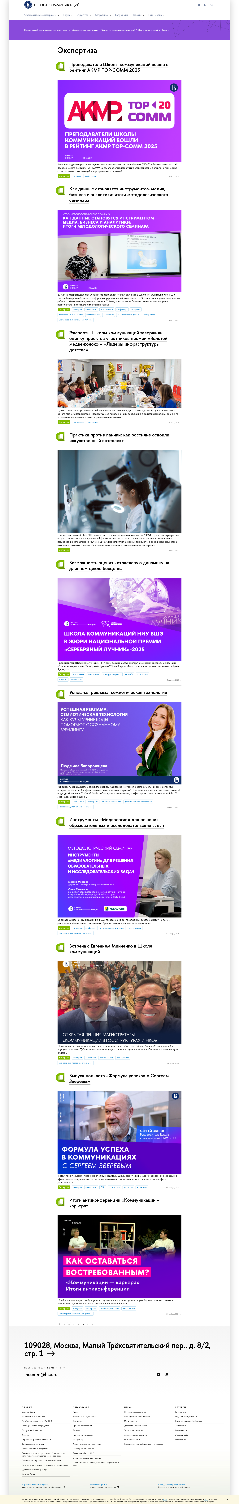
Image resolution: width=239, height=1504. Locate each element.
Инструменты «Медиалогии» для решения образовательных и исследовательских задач (116, 822)
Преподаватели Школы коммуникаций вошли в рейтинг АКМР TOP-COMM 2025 (118, 67)
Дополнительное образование (87, 1444)
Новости (165, 29)
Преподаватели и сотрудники (35, 1425)
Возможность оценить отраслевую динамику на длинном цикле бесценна (119, 565)
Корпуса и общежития (32, 1430)
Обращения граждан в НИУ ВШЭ (36, 1439)
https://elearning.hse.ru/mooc (171, 1484)
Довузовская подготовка (84, 1416)
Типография (180, 1425)
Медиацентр (181, 1430)
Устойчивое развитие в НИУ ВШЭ (37, 1421)
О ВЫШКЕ (27, 1407)
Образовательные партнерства (87, 1458)
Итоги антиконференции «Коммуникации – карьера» (114, 1203)
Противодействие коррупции (35, 1448)
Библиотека (180, 1412)
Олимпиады (78, 1421)
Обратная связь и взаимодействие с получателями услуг (96, 1463)
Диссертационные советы (136, 1425)
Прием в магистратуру (83, 1435)
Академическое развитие (135, 1435)
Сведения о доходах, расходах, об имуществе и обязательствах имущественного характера (43, 1454)
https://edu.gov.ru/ (98, 1484)
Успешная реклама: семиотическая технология (118, 692)
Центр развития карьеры (84, 1448)
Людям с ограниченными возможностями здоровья (45, 1465)
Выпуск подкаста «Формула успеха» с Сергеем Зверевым (119, 1078)
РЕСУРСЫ (180, 1407)
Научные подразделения (135, 1412)
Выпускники (121, 15)
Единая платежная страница (34, 1469)
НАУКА (128, 1407)
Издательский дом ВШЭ (186, 1416)
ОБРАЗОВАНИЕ (81, 1407)
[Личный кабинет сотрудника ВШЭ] (204, 5)
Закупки (25, 1435)
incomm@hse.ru (41, 1374)
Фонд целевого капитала (33, 1444)
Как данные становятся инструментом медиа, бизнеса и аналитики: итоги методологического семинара (118, 194)
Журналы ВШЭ (181, 1435)
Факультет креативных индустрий (118, 29)
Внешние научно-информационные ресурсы (143, 1444)
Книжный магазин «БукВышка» (188, 1421)
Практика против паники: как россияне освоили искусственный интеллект (119, 437)
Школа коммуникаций (57, 5)
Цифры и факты (29, 1412)
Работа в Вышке (28, 1474)
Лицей (76, 1412)
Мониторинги (130, 1421)
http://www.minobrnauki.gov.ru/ (36, 1484)
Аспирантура (79, 1439)
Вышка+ (76, 1430)
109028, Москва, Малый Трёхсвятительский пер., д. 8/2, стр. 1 (117, 1349)
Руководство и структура (33, 1416)
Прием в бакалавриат (82, 1425)
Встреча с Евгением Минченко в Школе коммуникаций (110, 949)
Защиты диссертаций (133, 1430)
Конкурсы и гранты (132, 1439)
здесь (165, 1499)
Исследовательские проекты (137, 1416)
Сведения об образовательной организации (41, 1460)
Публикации (180, 1439)
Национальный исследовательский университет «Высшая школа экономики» (61, 29)
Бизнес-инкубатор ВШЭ (83, 1453)
